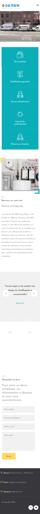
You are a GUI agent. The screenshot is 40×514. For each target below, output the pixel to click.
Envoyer (9, 454)
